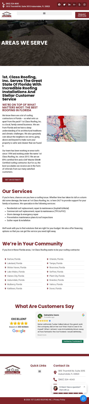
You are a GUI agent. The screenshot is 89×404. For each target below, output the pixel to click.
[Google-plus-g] (74, 4)
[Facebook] (59, 4)
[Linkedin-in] (69, 4)
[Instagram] (84, 4)
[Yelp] (79, 4)
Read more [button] (42, 335)
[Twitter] (64, 4)
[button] (44, 13)
